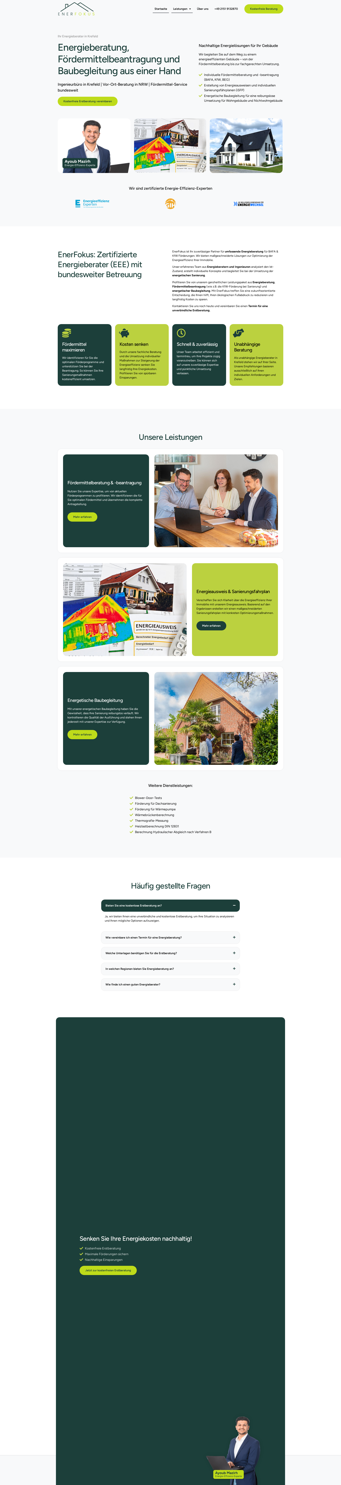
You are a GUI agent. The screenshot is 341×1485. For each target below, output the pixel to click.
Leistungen (180, 8)
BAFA (272, 251)
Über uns (202, 8)
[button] (170, 906)
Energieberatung (92, 47)
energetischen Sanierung (188, 275)
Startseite (161, 8)
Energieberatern (217, 266)
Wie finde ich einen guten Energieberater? (132, 984)
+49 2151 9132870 (226, 8)
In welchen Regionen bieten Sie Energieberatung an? (139, 969)
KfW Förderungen (183, 255)
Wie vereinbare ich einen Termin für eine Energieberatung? (143, 937)
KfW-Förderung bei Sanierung (241, 286)
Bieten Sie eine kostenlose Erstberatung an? (133, 905)
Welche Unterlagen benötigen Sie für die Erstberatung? (141, 953)
